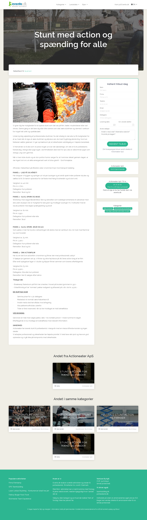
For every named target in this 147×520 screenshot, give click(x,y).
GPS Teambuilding (16, 487)
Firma (102, 94)
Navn (101, 87)
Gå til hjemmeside (117, 169)
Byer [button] (84, 5)
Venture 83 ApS (103, 479)
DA (134, 4)
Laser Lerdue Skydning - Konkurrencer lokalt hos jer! (29, 491)
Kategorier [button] (60, 5)
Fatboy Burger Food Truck (19, 495)
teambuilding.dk (103, 491)
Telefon (102, 101)
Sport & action (108, 208)
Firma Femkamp (15, 483)
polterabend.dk (102, 494)
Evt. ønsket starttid (125, 122)
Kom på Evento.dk (122, 5)
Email (102, 108)
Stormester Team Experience (20, 499)
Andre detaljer (105, 129)
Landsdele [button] (73, 5)
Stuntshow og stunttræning (123, 208)
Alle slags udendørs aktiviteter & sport (118, 211)
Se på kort (27, 71)
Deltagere (103, 115)
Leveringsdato (105, 122)
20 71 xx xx (117, 186)
